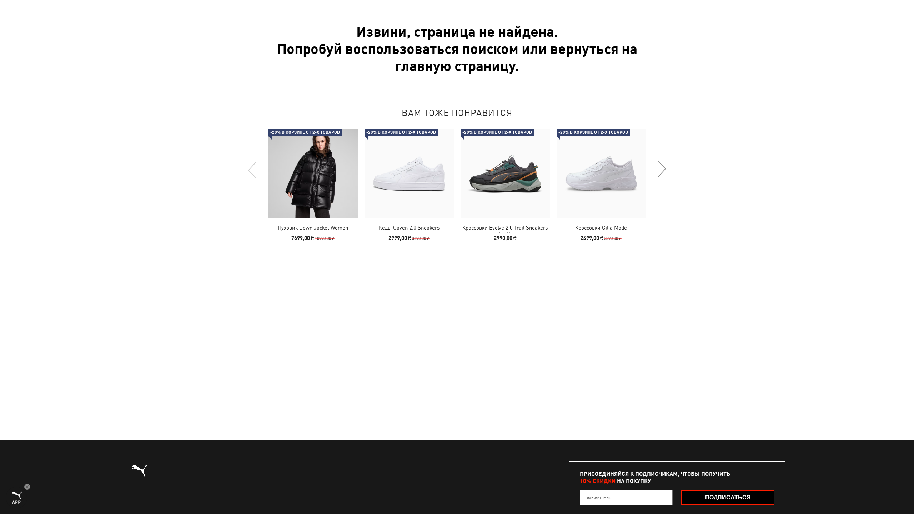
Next (661, 169)
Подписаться (728, 497)
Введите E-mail (598, 497)
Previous (252, 169)
